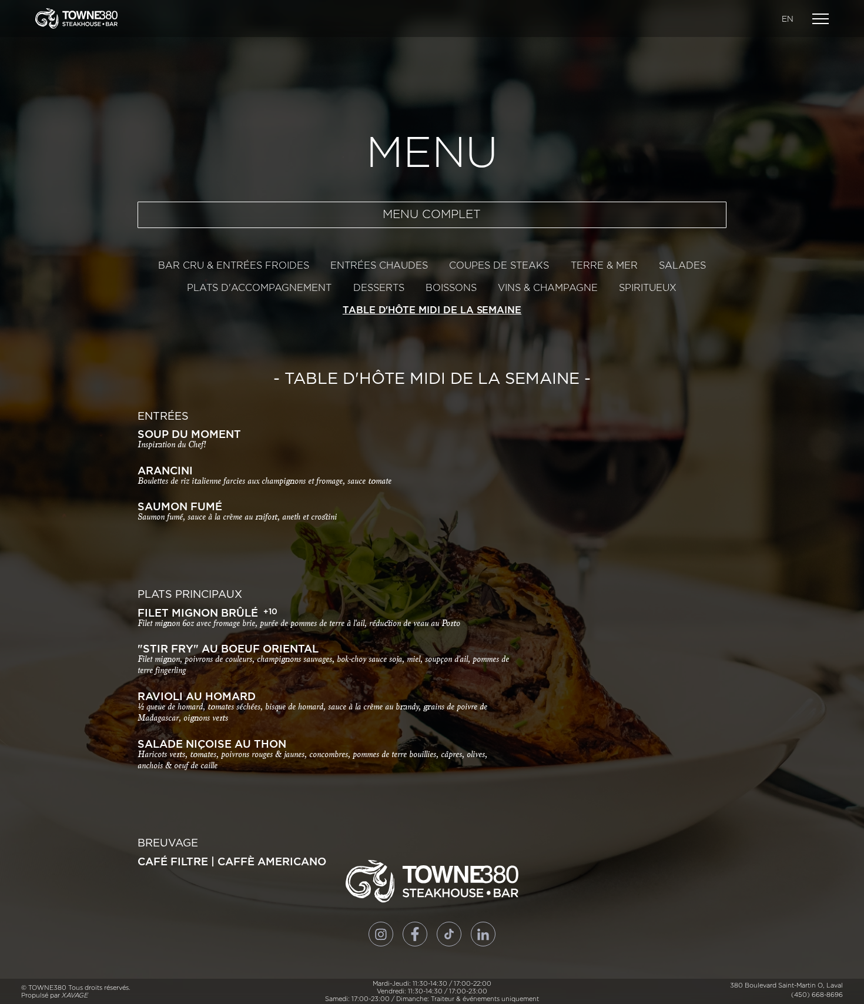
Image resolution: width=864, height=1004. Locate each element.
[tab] (234, 266)
